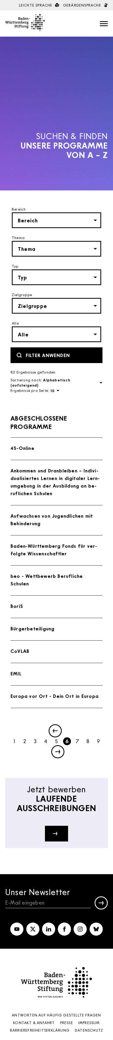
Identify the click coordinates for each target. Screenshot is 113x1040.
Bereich (19, 209)
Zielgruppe (22, 294)
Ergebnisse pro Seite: (30, 390)
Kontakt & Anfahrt (34, 1022)
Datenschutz (89, 1030)
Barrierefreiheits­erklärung (40, 1030)
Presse (66, 1022)
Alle (15, 323)
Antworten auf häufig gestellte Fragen (56, 1015)
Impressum (89, 1022)
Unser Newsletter (37, 891)
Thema (18, 237)
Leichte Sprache (36, 5)
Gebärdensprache (82, 5)
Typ (15, 266)
